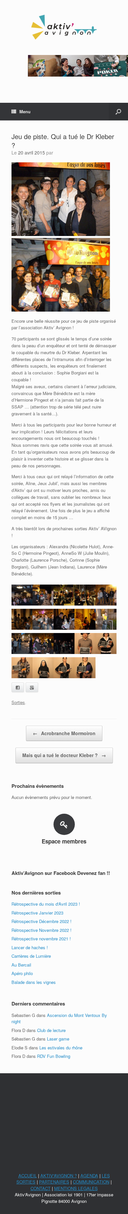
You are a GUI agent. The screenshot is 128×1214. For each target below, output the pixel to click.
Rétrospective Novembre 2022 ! (41, 930)
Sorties (18, 702)
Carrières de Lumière (31, 956)
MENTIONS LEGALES (76, 1188)
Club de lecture (51, 1030)
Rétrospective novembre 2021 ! (41, 938)
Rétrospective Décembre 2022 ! (41, 921)
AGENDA (89, 1175)
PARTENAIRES (54, 1182)
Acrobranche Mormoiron (64, 733)
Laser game (58, 1039)
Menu (25, 111)
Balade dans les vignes (33, 982)
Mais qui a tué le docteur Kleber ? (64, 755)
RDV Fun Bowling (53, 1056)
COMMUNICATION (91, 1182)
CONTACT (41, 1188)
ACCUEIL (27, 1175)
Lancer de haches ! (29, 947)
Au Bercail (21, 965)
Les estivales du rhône (60, 1047)
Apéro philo (22, 973)
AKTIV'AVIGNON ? (58, 1175)
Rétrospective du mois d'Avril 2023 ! (45, 904)
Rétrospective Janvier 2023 (37, 913)
